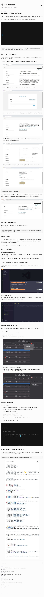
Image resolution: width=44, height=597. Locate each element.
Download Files (4, 227)
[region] (22, 509)
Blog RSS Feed (40, 593)
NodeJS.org (40, 241)
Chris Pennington (9, 5)
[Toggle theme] (41, 4)
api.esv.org (19, 61)
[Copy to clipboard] (38, 462)
